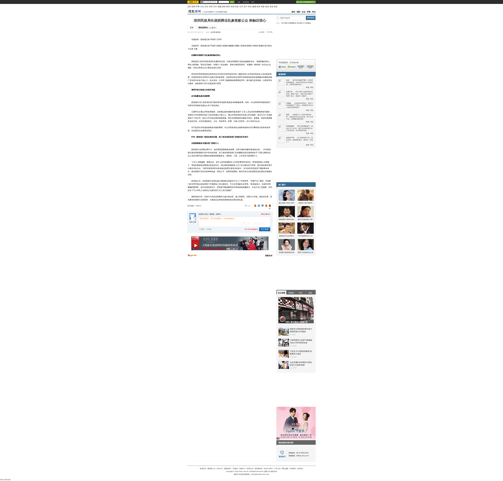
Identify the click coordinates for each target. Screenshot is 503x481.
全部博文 (300, 468)
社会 (303, 12)
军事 (198, 7)
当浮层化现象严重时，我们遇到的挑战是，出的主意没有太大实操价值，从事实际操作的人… (299, 82)
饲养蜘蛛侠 (292, 23)
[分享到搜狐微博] (255, 205)
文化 (202, 7)
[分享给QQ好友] (259, 205)
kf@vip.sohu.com (302, 456)
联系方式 (250, 468)
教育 (258, 7)
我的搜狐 (246, 2)
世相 (232, 7)
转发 (307, 87)
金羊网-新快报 (215, 32)
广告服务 (235, 468)
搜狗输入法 (211, 468)
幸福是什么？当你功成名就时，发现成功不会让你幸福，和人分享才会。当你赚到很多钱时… (299, 117)
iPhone (282, 66)
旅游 (267, 7)
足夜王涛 (289, 92)
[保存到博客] (270, 206)
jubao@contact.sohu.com (260, 474)
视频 (219, 7)
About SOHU (268, 468)
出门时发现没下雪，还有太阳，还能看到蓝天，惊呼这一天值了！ (299, 140)
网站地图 (285, 468)
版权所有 (274, 471)
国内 (293, 12)
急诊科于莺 (290, 138)
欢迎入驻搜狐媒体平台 (307, 2)
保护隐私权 (258, 468)
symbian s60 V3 (300, 66)
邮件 (253, 2)
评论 (314, 12)
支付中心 (220, 468)
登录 (191, 222)
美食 (271, 7)
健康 (254, 7)
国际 (298, 12)
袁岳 (287, 80)
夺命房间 (299, 23)
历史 (206, 7)
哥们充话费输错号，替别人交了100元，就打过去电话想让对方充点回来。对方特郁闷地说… (299, 128)
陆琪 (287, 115)
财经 (228, 7)
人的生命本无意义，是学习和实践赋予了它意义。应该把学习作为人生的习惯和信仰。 (299, 105)
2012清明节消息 (221, 12)
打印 (262, 32)
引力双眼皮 (307, 23)
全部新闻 (292, 468)
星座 (276, 7)
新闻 (193, 7)
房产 (245, 7)
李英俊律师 (290, 126)
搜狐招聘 (227, 468)
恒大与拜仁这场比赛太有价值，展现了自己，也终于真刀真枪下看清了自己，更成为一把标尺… (299, 94)
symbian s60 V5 (310, 66)
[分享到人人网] (262, 205)
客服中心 (242, 468)
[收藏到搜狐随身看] (266, 205)
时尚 (250, 7)
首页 (189, 7)
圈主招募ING (265, 214)
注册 (238, 2)
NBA (215, 7)
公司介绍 (277, 468)
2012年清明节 (209, 12)
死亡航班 (284, 23)
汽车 (241, 7)
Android (291, 66)
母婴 (263, 7)
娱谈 (224, 7)
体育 (211, 7)
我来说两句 (206, 27)
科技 (237, 7)
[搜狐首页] (193, 2)
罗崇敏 (288, 103)
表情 (202, 229)
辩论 (209, 229)
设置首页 (203, 468)
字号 (270, 32)
